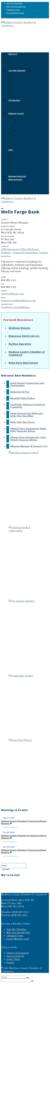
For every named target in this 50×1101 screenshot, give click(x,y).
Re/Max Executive (20, 343)
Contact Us (17, 996)
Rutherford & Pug (19, 391)
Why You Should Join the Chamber (28, 73)
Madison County (16, 113)
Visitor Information (17, 952)
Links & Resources (20, 146)
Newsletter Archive (21, 182)
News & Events (15, 179)
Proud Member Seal (15, 13)
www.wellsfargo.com (12, 293)
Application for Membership (25, 83)
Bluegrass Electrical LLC (24, 335)
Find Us (15, 169)
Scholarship (14, 100)
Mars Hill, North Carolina (24, 140)
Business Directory (15, 1084)
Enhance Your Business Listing (27, 87)
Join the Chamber (14, 3)
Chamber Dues (13, 10)
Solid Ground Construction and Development (27, 384)
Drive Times (13, 959)
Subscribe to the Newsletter (25, 186)
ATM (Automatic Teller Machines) (20, 249)
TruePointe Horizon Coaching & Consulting (27, 405)
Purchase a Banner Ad (22, 93)
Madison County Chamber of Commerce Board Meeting (23, 822)
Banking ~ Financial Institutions (19, 252)
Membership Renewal (22, 90)
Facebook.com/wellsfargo (15, 307)
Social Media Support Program (26, 77)
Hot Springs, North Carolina (25, 143)
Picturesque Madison (22, 166)
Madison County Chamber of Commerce (27, 353)
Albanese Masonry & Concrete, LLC (29, 446)
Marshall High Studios (22, 398)
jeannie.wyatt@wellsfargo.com (18, 300)
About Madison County (23, 116)
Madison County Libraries (29, 130)
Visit (10, 149)
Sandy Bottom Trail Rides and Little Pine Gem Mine (26, 414)
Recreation (17, 159)
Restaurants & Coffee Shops (25, 163)
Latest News (17, 189)
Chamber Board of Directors (25, 64)
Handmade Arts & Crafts (23, 156)
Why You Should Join (16, 6)
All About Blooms (19, 327)
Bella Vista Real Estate (23, 362)
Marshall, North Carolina (24, 136)
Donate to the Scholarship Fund (27, 110)
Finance (43, 252)
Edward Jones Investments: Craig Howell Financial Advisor (28, 438)
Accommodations (20, 153)
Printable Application (22, 97)
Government (23, 120)
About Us (12, 54)
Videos (15, 133)
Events (15, 192)
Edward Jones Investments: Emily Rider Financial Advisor (28, 429)
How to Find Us (15, 956)
